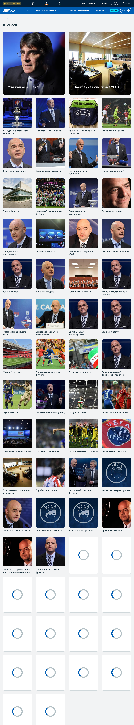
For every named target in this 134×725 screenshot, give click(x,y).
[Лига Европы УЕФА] (46, 3)
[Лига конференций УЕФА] (60, 3)
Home (10, 10)
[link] (26, 10)
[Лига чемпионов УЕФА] (33, 3)
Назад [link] (7, 18)
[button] (114, 10)
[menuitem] (27, 10)
